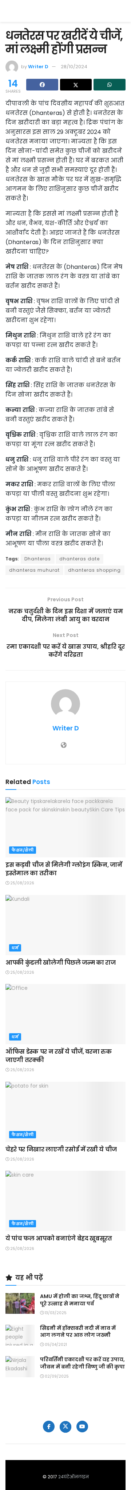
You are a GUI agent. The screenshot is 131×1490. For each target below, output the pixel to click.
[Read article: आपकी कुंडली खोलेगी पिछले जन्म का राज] (65, 925)
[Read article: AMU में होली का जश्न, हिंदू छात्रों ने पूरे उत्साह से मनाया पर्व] (20, 1303)
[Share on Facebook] (42, 84)
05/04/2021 (55, 1344)
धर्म (15, 948)
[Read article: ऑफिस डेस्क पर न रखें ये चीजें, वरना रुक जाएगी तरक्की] (65, 1014)
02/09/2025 (56, 1376)
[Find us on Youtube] (82, 1426)
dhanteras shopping (94, 570)
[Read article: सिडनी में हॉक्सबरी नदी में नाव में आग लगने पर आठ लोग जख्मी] (20, 1335)
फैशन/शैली (22, 850)
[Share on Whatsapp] (110, 84)
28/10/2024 (74, 66)
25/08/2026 (21, 883)
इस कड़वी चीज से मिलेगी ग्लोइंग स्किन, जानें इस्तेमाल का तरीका (63, 869)
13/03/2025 (55, 1313)
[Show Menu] (122, 11)
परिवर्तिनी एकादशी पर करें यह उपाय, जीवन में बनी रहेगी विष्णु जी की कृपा (82, 1363)
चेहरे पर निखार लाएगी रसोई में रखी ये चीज (61, 1149)
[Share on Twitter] (76, 84)
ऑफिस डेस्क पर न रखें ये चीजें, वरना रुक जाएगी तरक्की (58, 1055)
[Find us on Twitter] (65, 1427)
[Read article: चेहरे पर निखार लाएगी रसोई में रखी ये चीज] (65, 1112)
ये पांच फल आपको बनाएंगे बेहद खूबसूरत (58, 1238)
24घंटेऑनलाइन (73, 1477)
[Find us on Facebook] (49, 1426)
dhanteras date (79, 559)
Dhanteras (37, 559)
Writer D (38, 66)
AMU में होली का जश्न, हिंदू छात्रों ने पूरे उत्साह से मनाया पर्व (79, 1300)
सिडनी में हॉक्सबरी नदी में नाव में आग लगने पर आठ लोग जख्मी (78, 1331)
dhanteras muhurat (34, 570)
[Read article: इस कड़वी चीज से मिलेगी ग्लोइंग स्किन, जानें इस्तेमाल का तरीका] (65, 827)
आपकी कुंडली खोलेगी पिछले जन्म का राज (60, 962)
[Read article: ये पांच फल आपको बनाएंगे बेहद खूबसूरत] (65, 1201)
